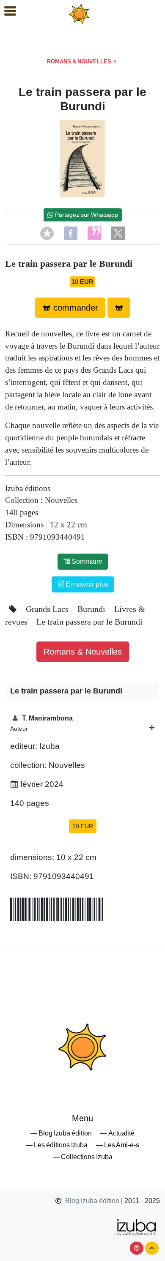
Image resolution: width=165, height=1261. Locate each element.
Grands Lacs (48, 609)
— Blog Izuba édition (61, 1133)
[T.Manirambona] (152, 727)
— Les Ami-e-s (117, 1145)
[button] (6, 11)
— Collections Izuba (83, 1156)
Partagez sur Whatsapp (85, 214)
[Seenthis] (94, 232)
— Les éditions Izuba (57, 1145)
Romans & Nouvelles (80, 61)
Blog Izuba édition (92, 1200)
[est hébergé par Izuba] (137, 1226)
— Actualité (117, 1133)
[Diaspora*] (47, 232)
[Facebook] (71, 232)
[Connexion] (136, 1248)
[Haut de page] (152, 1248)
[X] (118, 232)
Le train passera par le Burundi (89, 621)
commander (74, 307)
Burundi (92, 609)
